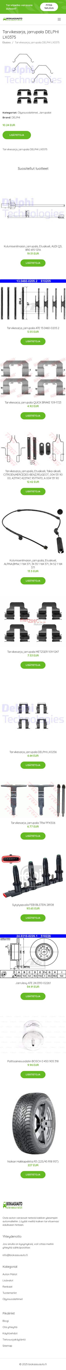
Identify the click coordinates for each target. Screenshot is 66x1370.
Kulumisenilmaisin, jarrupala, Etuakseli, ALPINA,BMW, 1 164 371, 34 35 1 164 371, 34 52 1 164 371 (33, 564)
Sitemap (7, 1345)
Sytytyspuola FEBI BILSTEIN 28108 (33, 904)
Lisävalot (8, 1280)
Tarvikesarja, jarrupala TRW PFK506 (33, 823)
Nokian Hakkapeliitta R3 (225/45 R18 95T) (33, 1161)
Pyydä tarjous (49, 6)
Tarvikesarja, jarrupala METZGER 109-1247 (33, 651)
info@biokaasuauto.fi (15, 1255)
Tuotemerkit (10, 1292)
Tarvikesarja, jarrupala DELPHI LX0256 (33, 752)
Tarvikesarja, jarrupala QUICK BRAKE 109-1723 (33, 402)
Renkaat (7, 1286)
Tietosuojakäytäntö (14, 1339)
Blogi (6, 1320)
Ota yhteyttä (10, 1327)
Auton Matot (10, 1274)
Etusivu (7, 42)
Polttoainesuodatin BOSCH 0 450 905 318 (33, 1061)
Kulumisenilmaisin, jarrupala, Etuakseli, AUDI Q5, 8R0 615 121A (33, 248)
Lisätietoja (16, 134)
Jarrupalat (45, 112)
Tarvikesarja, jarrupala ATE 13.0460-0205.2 (33, 328)
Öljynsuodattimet (28, 112)
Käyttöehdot (10, 1333)
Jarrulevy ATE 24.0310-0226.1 (33, 983)
